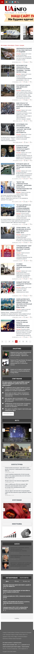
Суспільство (23, 632)
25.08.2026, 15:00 (9, 472)
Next (32, 33)
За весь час (26, 581)
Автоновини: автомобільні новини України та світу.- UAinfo (14, 195)
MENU (2, 2)
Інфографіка (17, 524)
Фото (17, 420)
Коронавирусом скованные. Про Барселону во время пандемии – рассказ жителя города (23, 69)
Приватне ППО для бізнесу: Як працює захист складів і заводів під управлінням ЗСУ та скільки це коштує (21, 362)
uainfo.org (19, 644)
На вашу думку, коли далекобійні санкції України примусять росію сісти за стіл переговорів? (15, 383)
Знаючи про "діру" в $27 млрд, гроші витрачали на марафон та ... (10, 37)
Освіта (20, 634)
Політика (17, 632)
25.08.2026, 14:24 (9, 489)
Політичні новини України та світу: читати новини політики (23, 215)
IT (26, 634)
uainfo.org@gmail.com (23, 648)
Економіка (29, 632)
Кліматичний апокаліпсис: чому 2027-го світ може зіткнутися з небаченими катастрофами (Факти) (17, 469)
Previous (2, 33)
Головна (4, 632)
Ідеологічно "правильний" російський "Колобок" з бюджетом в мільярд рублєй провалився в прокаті (20, 564)
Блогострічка (17, 464)
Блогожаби (17, 500)
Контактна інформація (12, 648)
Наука (12, 634)
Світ (4, 634)
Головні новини (10, 632)
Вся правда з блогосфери (7, 45)
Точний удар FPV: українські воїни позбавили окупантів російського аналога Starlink (16, 459)
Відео (16, 636)
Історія (16, 634)
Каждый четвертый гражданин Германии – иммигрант (24, 283)
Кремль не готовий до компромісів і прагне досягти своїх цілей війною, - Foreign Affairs (20, 371)
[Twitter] (12, 2)
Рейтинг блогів (12, 638)
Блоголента (5, 638)
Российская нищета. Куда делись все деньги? (23, 87)
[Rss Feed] (6, 2)
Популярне (24, 578)
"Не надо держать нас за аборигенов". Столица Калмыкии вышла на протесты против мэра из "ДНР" (23, 208)
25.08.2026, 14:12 (9, 495)
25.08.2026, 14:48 (9, 479)
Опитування (17, 379)
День (7, 581)
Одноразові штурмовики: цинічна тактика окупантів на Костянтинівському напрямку (19, 549)
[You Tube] (15, 2)
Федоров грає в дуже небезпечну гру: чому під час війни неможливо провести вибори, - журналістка (20, 354)
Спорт (9, 636)
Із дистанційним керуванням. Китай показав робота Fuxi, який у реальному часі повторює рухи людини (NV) (17, 476)
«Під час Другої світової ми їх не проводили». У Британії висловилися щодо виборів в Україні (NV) (18, 492)
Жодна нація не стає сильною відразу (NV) (17, 480)
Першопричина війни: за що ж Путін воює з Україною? (20, 556)
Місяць (17, 581)
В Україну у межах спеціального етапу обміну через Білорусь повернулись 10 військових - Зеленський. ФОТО (16, 439)
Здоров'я (5, 636)
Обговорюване (12, 578)
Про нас (4, 648)
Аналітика (17, 349)
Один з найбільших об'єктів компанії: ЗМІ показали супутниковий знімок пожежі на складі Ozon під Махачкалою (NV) (16, 486)
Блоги (17, 544)
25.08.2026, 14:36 (9, 482)
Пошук (17, 45)
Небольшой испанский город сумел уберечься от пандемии (24, 50)
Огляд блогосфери (22, 636)
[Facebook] (9, 2)
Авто (24, 634)
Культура (8, 634)
